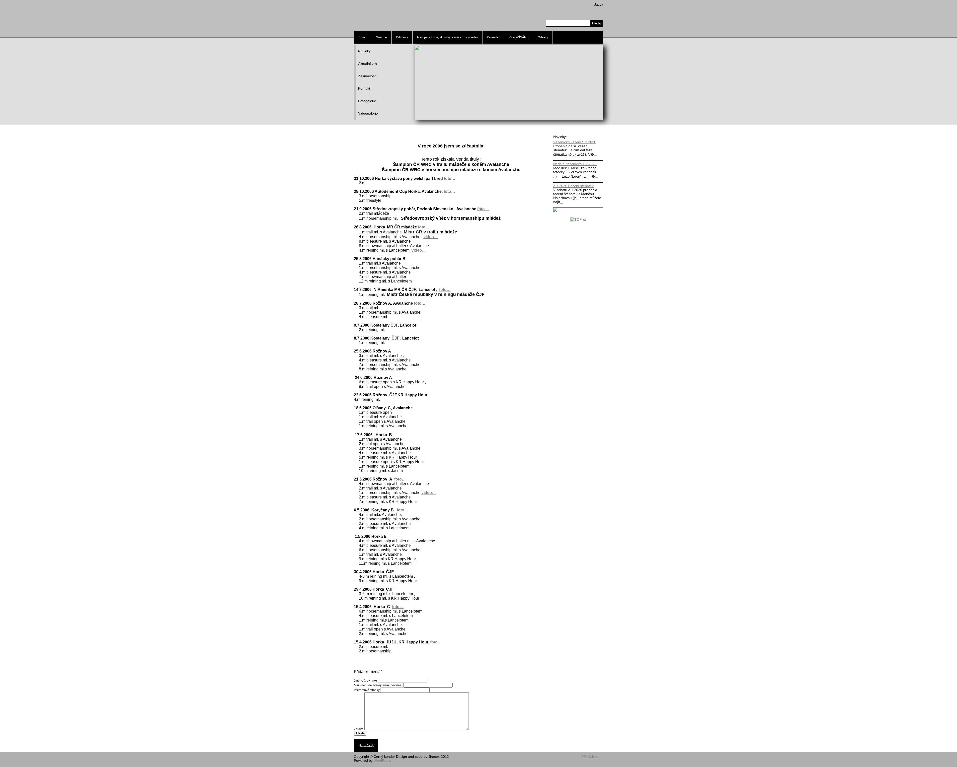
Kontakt (364, 88)
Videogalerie (368, 113)
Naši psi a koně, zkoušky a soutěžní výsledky (447, 37)
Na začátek (366, 745)
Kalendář (493, 37)
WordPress (382, 761)
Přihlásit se (590, 757)
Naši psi (381, 37)
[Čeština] (601, 10)
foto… (449, 178)
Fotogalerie (367, 101)
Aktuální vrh (367, 64)
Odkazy (543, 37)
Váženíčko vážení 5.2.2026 (574, 142)
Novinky (364, 51)
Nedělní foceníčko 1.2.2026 (575, 164)
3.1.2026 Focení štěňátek (573, 186)
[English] (594, 10)
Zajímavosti (367, 76)
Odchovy (402, 37)
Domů (362, 37)
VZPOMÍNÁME (519, 37)
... (595, 154)
